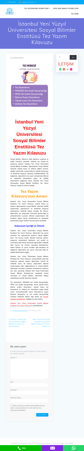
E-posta (14, 390)
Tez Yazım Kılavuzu (16, 57)
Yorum (13, 357)
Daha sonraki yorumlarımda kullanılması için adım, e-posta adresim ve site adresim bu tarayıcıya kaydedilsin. (27, 407)
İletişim (75, 14)
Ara (73, 57)
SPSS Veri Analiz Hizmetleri (66, 8)
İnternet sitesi (15, 398)
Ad (12, 382)
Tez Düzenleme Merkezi (20, 310)
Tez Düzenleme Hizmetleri (36, 8)
